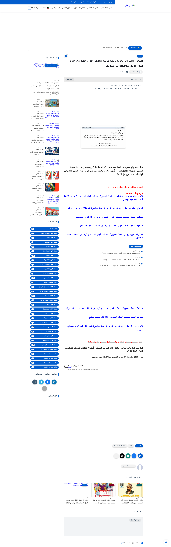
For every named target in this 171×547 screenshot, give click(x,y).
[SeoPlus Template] (142, 543)
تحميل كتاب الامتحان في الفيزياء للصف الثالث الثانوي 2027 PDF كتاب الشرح (37, 116)
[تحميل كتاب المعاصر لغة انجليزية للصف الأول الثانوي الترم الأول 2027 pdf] (52, 211)
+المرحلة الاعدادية (92, 8)
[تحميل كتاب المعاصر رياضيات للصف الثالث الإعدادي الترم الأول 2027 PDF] (52, 187)
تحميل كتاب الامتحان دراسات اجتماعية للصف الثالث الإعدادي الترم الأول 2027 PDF (37, 104)
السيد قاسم (134, 72)
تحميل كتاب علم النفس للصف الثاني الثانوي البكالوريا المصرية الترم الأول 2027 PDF (45, 86)
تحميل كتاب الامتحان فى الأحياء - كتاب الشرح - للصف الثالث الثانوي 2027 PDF (37, 140)
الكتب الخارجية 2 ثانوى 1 (44, 358)
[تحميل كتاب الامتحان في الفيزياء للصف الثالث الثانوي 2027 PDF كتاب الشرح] (52, 115)
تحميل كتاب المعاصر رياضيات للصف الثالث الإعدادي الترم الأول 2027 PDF (37, 189)
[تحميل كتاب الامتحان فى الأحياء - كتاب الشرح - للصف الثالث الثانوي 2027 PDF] (52, 139)
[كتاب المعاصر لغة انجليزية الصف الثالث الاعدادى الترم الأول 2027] (52, 127)
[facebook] (47, 382)
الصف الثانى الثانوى (44, 313)
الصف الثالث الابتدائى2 (44, 273)
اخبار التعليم (44, 229)
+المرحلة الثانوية (79, 8)
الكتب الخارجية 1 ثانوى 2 (44, 354)
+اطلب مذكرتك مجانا (38, 8)
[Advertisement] (85, 30)
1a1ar (139, 56)
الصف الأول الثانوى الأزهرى (44, 264)
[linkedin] (54, 382)
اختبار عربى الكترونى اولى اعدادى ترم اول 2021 (125, 85)
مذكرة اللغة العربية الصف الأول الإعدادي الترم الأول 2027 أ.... (120, 253)
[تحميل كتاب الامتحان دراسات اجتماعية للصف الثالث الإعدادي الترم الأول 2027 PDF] (52, 103)
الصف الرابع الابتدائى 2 (44, 340)
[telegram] (41, 382)
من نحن (111, 2)
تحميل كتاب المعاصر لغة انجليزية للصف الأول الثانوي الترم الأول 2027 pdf (37, 213)
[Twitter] (44, 388)
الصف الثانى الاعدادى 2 (44, 309)
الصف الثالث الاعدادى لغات (44, 291)
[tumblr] (34, 382)
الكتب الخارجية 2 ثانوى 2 (44, 363)
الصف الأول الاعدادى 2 (44, 251)
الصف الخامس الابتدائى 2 (44, 331)
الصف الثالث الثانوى (44, 296)
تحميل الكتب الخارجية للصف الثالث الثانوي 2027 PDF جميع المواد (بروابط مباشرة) (38, 201)
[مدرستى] (129, 5)
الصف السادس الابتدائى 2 (44, 349)
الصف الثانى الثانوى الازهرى (44, 322)
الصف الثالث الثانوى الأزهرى (44, 300)
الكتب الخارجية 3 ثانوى (44, 367)
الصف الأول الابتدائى (44, 238)
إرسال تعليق (135, 520)
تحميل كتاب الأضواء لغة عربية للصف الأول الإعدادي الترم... (120, 260)
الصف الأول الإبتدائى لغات (44, 233)
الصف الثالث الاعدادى (44, 278)
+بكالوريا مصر (67, 8)
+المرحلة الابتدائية (107, 8)
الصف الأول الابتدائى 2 (44, 242)
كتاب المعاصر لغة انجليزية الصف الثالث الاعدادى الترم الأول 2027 (37, 128)
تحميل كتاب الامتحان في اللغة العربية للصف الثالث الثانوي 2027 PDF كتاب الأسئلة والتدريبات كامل (37, 177)
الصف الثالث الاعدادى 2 (44, 282)
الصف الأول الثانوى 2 (44, 260)
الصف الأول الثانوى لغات (44, 269)
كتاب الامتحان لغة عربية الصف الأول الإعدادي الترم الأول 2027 (120, 266)
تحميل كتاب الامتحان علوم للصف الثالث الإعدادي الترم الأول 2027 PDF (37, 164)
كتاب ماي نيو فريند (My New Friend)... (114, 48)
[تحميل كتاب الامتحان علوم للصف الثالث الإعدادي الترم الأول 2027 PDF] (52, 163)
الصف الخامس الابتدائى (44, 327)
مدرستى (121, 543)
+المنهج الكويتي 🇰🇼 (54, 8)
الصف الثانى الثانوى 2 (44, 318)
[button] (134, 455)
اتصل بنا (82, 2)
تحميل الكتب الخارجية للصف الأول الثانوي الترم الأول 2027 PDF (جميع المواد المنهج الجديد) (37, 152)
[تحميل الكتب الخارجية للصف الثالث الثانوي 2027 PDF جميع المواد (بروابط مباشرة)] (52, 199)
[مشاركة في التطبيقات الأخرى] (116, 455)
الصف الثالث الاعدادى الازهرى (44, 287)
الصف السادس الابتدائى (44, 345)
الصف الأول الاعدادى (119, 445)
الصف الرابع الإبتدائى (44, 336)
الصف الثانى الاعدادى (44, 305)
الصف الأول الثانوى (44, 255)
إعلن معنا (74, 2)
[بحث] (29, 8)
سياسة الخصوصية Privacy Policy (96, 2)
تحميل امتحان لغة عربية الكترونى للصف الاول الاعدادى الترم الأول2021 (116, 89)
